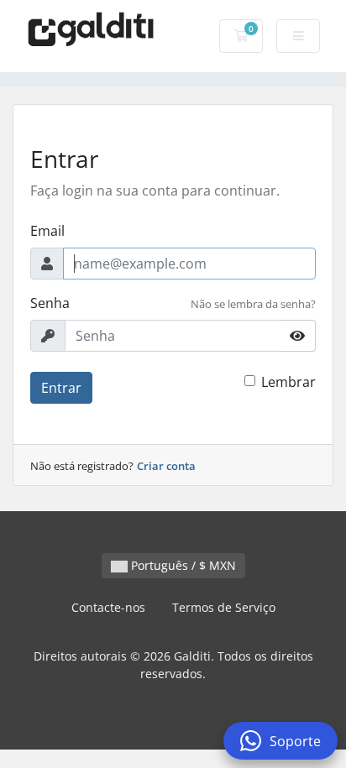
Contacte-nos (108, 607)
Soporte (295, 741)
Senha (50, 303)
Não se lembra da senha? (253, 303)
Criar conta (166, 465)
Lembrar (288, 382)
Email (47, 231)
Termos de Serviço (223, 607)
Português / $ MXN (182, 565)
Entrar (61, 388)
